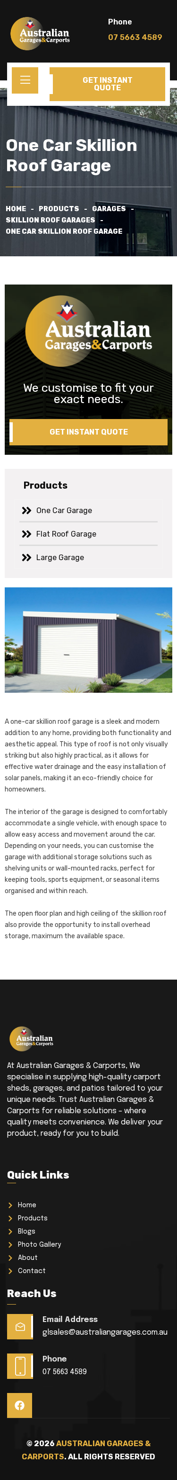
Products (59, 209)
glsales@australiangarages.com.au (105, 1333)
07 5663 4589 (64, 1372)
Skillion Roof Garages (50, 220)
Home (16, 209)
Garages (109, 209)
